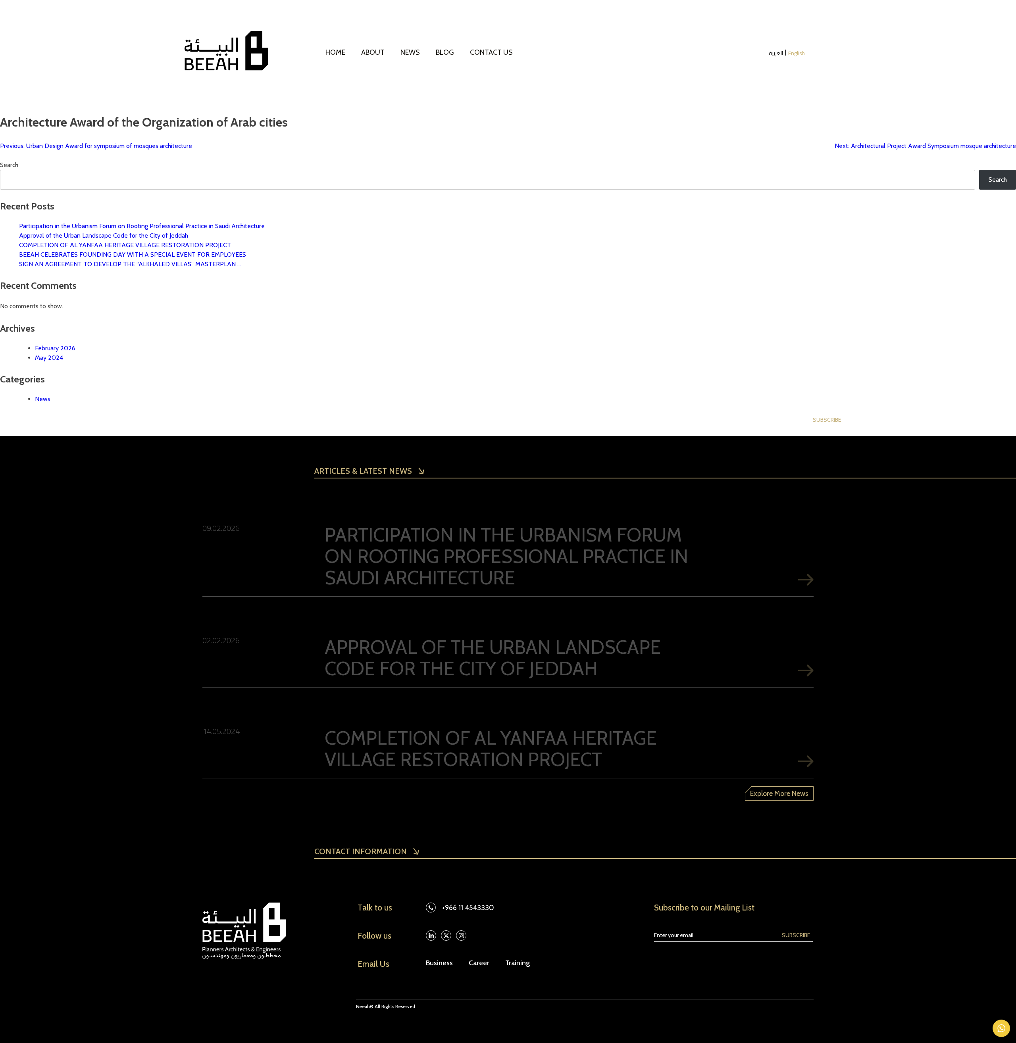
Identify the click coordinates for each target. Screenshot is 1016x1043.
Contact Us (491, 52)
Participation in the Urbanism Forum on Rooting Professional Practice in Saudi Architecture (142, 226)
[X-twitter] (446, 935)
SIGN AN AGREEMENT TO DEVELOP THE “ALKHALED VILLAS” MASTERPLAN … (130, 264)
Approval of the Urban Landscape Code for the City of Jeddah (103, 235)
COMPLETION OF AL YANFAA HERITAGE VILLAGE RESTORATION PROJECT (125, 245)
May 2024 (49, 357)
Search (9, 165)
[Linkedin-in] (431, 935)
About (373, 52)
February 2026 (55, 348)
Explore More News (779, 793)
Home (335, 52)
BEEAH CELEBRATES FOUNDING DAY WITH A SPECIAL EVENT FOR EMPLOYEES (132, 254)
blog (445, 52)
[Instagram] (461, 935)
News (410, 52)
